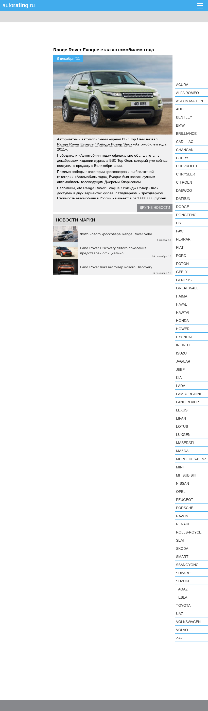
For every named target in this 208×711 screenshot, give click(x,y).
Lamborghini (188, 394)
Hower (182, 329)
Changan (185, 150)
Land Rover (187, 402)
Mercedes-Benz (191, 459)
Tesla (181, 597)
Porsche (184, 508)
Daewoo (184, 190)
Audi (180, 109)
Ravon (182, 516)
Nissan (182, 483)
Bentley (184, 117)
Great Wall (187, 288)
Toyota (183, 605)
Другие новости (155, 208)
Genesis (184, 280)
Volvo (182, 630)
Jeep (180, 369)
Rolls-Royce (188, 532)
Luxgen (183, 435)
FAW (179, 231)
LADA (180, 386)
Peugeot (184, 500)
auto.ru (19, 5)
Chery (182, 158)
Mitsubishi (186, 475)
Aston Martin (189, 101)
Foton (182, 264)
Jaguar (183, 361)
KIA (179, 378)
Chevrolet (187, 166)
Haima (181, 296)
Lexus (181, 410)
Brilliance (186, 133)
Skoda (182, 548)
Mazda (182, 451)
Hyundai (184, 337)
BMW (180, 125)
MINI (180, 467)
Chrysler (185, 174)
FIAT (180, 247)
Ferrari (184, 239)
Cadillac (184, 142)
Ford (181, 256)
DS (178, 223)
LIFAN (181, 418)
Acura (182, 85)
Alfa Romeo (187, 93)
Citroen (184, 182)
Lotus (182, 426)
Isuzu (181, 353)
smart (182, 557)
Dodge (182, 207)
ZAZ (179, 638)
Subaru (183, 573)
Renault (184, 524)
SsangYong (187, 565)
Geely (181, 272)
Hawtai (182, 312)
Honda (182, 321)
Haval (181, 304)
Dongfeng (186, 215)
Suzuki (182, 581)
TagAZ (182, 589)
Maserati (185, 443)
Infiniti (183, 345)
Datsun (183, 199)
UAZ (179, 614)
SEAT (180, 540)
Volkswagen (188, 622)
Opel (180, 492)
